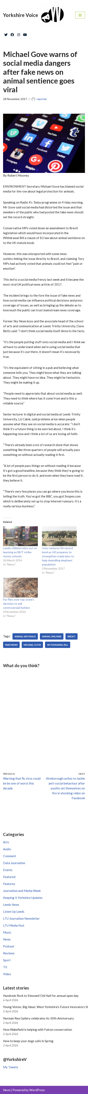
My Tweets (10, 1067)
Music (7, 932)
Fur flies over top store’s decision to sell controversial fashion (18, 603)
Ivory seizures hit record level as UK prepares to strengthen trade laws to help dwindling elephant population (58, 556)
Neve (6, 1090)
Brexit (72, 636)
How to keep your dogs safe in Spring (28, 1041)
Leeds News (11, 904)
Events (7, 870)
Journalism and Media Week (22, 891)
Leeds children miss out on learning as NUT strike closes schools (20, 552)
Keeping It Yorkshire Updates (23, 897)
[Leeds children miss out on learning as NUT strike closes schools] (20, 536)
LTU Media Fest (13, 925)
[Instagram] (18, 33)
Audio (7, 849)
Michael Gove (32, 644)
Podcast (8, 946)
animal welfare (51, 636)
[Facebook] (12, 33)
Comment (9, 856)
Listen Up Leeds (13, 911)
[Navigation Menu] (80, 15)
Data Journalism (14, 863)
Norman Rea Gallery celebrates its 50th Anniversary (38, 1018)
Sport (7, 960)
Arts (6, 842)
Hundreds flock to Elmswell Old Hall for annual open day (41, 995)
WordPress (37, 1090)
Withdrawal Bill (57, 644)
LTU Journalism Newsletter (21, 918)
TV (5, 967)
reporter (42, 99)
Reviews (9, 953)
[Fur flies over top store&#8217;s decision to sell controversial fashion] (20, 588)
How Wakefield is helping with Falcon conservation (37, 1029)
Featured (9, 877)
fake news (11, 644)
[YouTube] (25, 33)
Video (7, 974)
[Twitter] (5, 33)
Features (9, 884)
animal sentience (25, 636)
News (7, 939)
